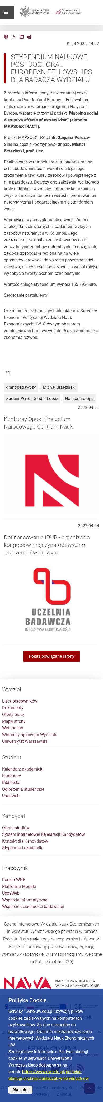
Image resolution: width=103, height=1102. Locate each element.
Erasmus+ (11, 775)
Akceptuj (20, 1089)
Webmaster (12, 727)
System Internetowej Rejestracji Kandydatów (43, 834)
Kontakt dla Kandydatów (25, 841)
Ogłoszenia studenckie (23, 789)
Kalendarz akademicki (22, 769)
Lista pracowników (19, 701)
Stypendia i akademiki (22, 847)
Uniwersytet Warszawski (24, 741)
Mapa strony (14, 721)
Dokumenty (13, 707)
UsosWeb (11, 795)
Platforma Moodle (19, 886)
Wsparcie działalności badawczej (33, 906)
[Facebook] (6, 36)
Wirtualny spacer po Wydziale (29, 734)
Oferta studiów (16, 827)
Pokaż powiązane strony (51, 656)
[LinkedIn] (22, 36)
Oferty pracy (13, 714)
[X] (14, 36)
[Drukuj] (29, 36)
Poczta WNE (13, 879)
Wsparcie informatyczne (24, 899)
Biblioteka (11, 782)
